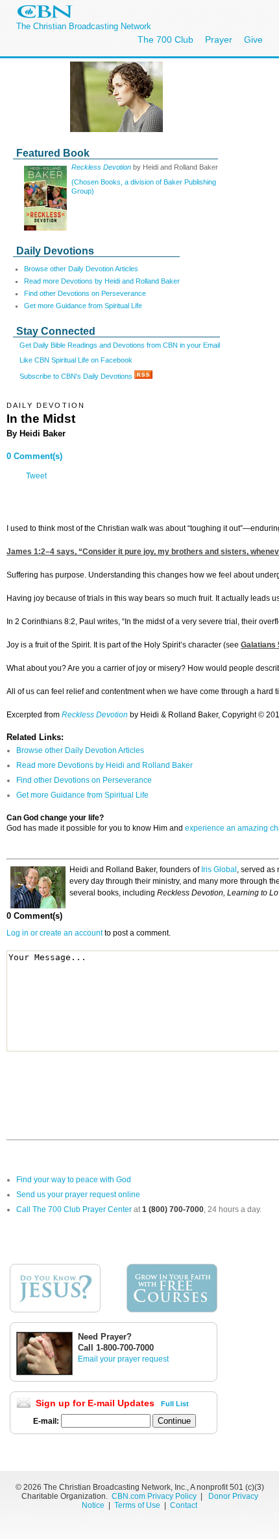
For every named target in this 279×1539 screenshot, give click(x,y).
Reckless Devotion (102, 167)
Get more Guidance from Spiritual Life (83, 305)
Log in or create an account (54, 933)
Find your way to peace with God (73, 1179)
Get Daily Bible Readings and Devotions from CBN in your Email (119, 345)
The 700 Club (165, 39)
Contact (183, 1505)
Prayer (218, 39)
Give (253, 39)
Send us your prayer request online (78, 1194)
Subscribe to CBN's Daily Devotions (76, 376)
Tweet (36, 475)
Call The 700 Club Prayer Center (74, 1209)
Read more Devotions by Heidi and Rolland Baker (102, 281)
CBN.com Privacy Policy (154, 1496)
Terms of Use (138, 1505)
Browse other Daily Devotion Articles (81, 269)
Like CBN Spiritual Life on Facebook (75, 360)
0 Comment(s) (34, 456)
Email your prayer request (123, 1359)
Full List (175, 1404)
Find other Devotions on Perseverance (85, 293)
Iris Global (219, 869)
